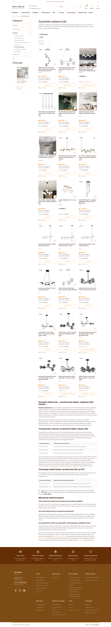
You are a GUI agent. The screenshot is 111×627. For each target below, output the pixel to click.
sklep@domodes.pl (36, 8)
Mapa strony (55, 577)
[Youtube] (24, 590)
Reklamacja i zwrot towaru (42, 583)
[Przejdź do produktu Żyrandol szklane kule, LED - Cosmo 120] (68, 190)
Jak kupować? (39, 591)
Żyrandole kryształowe (19, 35)
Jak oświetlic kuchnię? (74, 580)
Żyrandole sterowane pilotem (20, 49)
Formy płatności (56, 604)
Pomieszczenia (16, 54)
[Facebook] (15, 590)
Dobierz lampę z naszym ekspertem (75, 584)
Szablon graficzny (92, 624)
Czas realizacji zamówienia (58, 614)
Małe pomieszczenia (74, 577)
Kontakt (71, 604)
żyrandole (80, 540)
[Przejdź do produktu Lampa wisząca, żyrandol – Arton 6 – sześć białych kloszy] (47, 278)
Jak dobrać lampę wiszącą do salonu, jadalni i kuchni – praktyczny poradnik (75, 589)
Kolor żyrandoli (17, 51)
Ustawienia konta (40, 607)
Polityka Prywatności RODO (91, 610)
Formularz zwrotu (40, 580)
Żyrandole (18, 16)
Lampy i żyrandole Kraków (91, 580)
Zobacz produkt (67, 85)
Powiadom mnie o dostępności (87, 85)
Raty (37, 593)
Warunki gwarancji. (40, 577)
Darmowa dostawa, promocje (57, 608)
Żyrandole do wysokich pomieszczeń (22, 42)
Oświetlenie (15, 25)
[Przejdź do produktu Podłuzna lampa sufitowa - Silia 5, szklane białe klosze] (88, 234)
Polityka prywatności (90, 612)
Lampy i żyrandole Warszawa (92, 577)
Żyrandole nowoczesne (19, 38)
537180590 (34, 6)
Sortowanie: (40, 41)
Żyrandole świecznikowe (19, 40)
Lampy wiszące (16, 29)
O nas (70, 607)
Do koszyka (22, 92)
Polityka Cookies (89, 607)
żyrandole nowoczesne (60, 536)
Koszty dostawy (56, 612)
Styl (13, 58)
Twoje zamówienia (40, 604)
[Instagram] (20, 590)
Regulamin (87, 604)
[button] (98, 2)
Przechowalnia (39, 610)
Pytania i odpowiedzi (41, 588)
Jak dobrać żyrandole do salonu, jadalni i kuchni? (75, 595)
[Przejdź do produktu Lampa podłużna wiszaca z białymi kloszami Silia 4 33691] (47, 234)
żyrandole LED (42, 538)
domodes (13, 16)
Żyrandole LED (17, 44)
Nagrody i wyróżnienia (74, 610)
